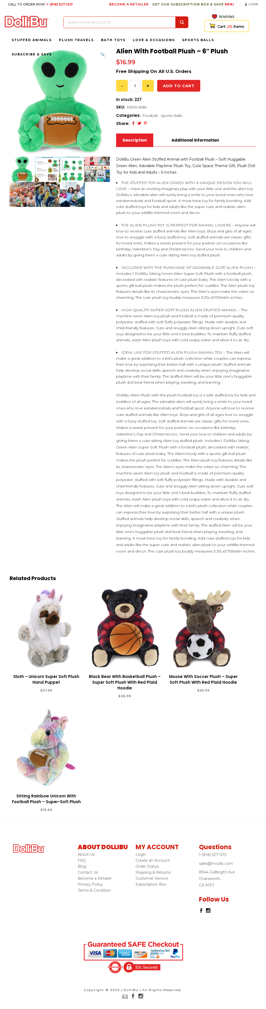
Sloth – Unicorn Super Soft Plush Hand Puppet (46, 679)
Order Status (147, 866)
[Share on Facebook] (133, 123)
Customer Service (152, 878)
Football (149, 115)
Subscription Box (151, 884)
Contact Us (88, 872)
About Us (86, 854)
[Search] (181, 22)
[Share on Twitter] (139, 123)
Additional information (195, 140)
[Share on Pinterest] (145, 123)
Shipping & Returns (153, 872)
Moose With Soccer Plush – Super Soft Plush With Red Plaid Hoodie (203, 679)
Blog (82, 866)
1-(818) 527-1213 (213, 854)
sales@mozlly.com (216, 863)
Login (253, 4)
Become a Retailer (95, 878)
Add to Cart (27, 690)
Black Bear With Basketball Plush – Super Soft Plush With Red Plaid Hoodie (125, 682)
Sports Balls (171, 115)
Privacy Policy (90, 884)
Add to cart (179, 85)
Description (135, 140)
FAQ (82, 860)
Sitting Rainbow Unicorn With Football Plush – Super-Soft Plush (46, 798)
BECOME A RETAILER (129, 4)
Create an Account (153, 860)
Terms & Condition (94, 890)
